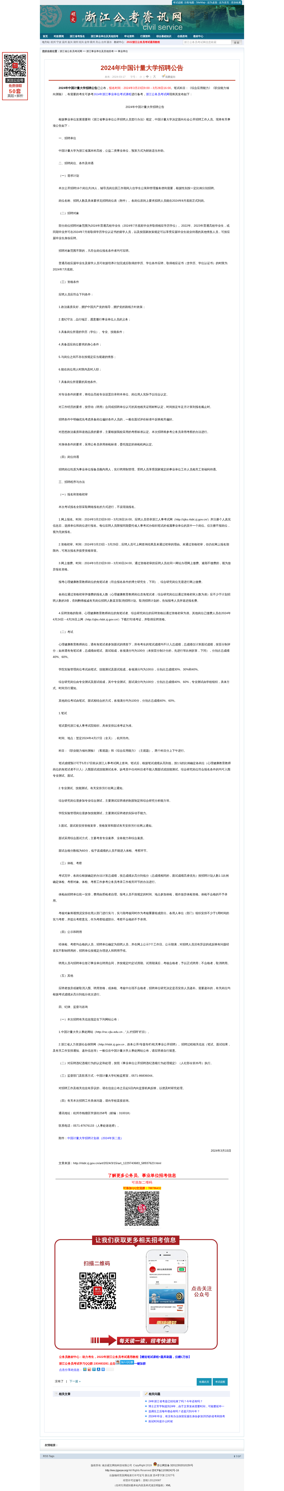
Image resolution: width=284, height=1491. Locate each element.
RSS (45, 1456)
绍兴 (81, 42)
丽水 (109, 42)
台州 (103, 42)
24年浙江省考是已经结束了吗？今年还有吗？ (175, 1401)
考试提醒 (178, 2)
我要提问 (170, 76)
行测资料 (145, 36)
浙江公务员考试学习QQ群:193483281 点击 (87, 1363)
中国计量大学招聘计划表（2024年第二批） (95, 1138)
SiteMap (200, 2)
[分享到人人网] (98, 1369)
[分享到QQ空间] (84, 1369)
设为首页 (224, 2)
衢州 (92, 42)
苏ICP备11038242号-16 (165, 1470)
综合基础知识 (163, 36)
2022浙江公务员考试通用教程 (143, 42)
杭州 (53, 42)
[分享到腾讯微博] (93, 1369)
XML (168, 1485)
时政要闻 (59, 36)
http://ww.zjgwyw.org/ (116, 1470)
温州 (64, 42)
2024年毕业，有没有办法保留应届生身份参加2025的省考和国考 (186, 1416)
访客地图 (189, 2)
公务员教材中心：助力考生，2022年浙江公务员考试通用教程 (125, 1357)
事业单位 (123, 51)
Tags (51, 1456)
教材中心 (198, 36)
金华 (86, 42)
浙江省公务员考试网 (71, 51)
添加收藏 (236, 2)
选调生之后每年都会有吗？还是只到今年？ (174, 1411)
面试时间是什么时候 (160, 1421)
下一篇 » (75, 1381)
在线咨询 (182, 36)
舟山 (98, 42)
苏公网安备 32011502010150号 (175, 1465)
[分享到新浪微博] (89, 1369)
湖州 (75, 42)
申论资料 (129, 36)
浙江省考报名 (77, 36)
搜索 (237, 42)
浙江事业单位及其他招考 (104, 36)
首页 (45, 36)
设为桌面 (212, 2)
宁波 (58, 42)
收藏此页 (204, 1381)
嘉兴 (70, 42)
